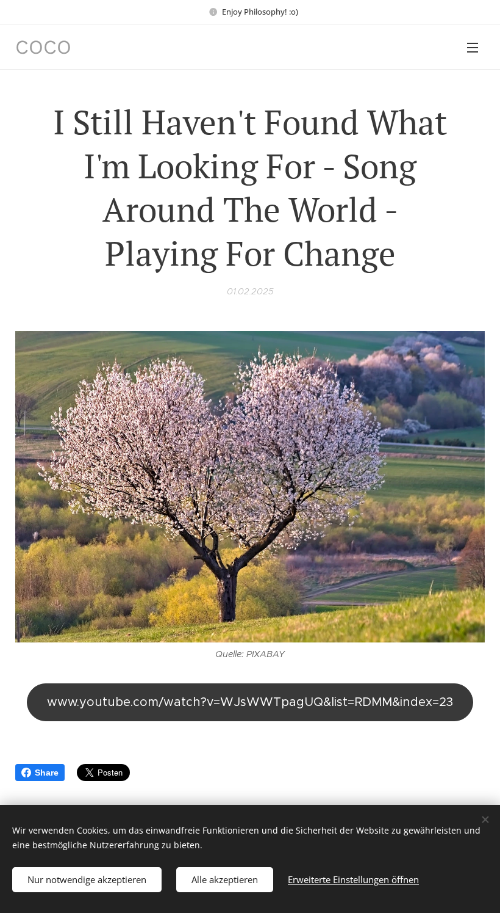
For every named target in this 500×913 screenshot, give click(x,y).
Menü (472, 47)
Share (47, 772)
